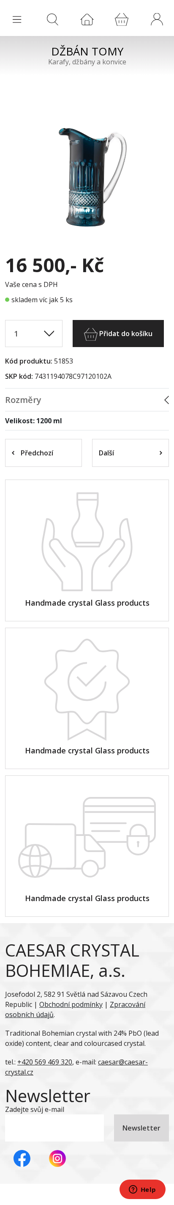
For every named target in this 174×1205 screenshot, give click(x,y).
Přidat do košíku (125, 333)
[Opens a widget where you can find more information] (142, 1190)
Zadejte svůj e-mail (34, 1109)
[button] (156, 19)
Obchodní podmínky (71, 1004)
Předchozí (37, 453)
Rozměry (23, 399)
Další (106, 453)
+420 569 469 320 (44, 1062)
